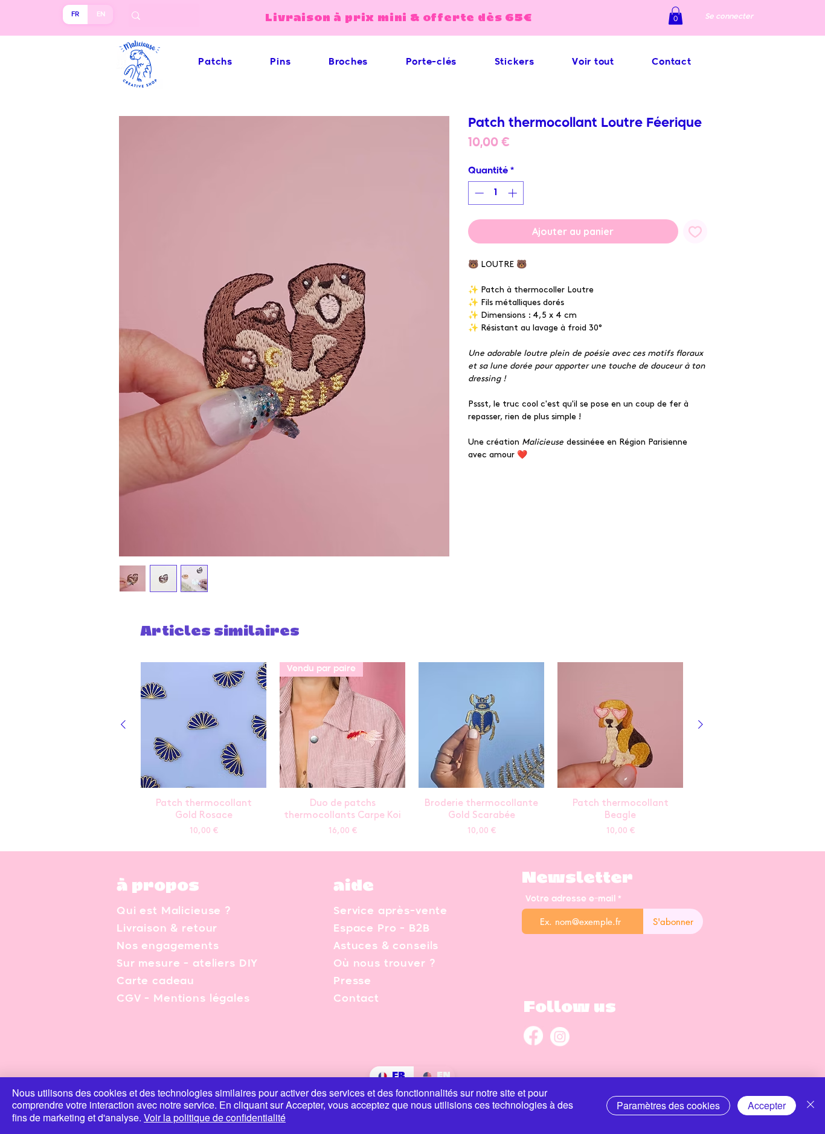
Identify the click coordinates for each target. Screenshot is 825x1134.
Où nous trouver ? (384, 964)
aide (353, 886)
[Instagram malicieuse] (560, 1036)
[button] (675, 16)
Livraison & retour (167, 929)
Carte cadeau (155, 981)
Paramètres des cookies (668, 1105)
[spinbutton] (496, 193)
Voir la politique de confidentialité (215, 1117)
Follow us (570, 1007)
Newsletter (577, 878)
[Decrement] (478, 193)
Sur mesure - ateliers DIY (187, 964)
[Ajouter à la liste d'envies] (695, 231)
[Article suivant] (700, 724)
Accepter (767, 1105)
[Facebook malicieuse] (533, 1036)
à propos (158, 886)
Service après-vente (390, 911)
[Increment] (514, 193)
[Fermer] (810, 1105)
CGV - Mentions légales (183, 999)
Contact (356, 999)
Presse (352, 981)
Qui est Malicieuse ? (174, 911)
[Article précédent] (123, 724)
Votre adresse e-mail (570, 899)
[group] (412, 751)
